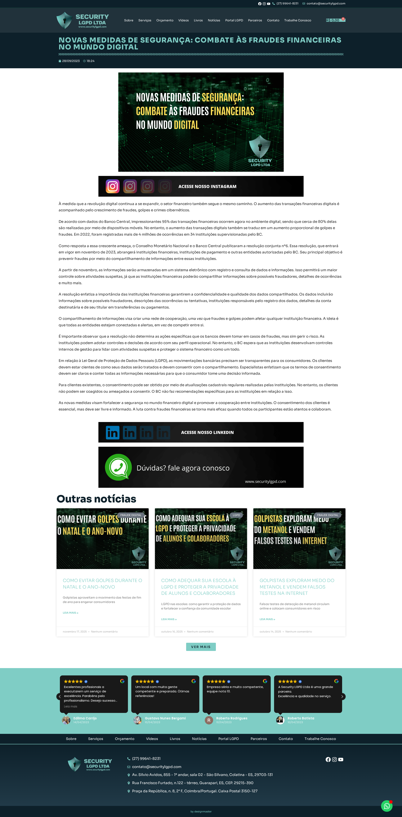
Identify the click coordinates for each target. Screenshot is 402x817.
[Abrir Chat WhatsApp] (387, 806)
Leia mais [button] (70, 707)
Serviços (144, 20)
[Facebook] (260, 3)
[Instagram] (264, 3)
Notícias (214, 20)
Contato (273, 20)
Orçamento (164, 20)
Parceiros (255, 20)
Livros (198, 20)
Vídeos (183, 20)
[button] (201, 647)
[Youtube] (268, 3)
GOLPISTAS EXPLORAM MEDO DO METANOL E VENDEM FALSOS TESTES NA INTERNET (297, 587)
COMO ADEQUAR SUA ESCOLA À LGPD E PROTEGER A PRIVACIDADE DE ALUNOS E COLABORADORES (200, 587)
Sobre (128, 20)
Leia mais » (70, 612)
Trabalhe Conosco (297, 20)
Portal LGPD (234, 20)
